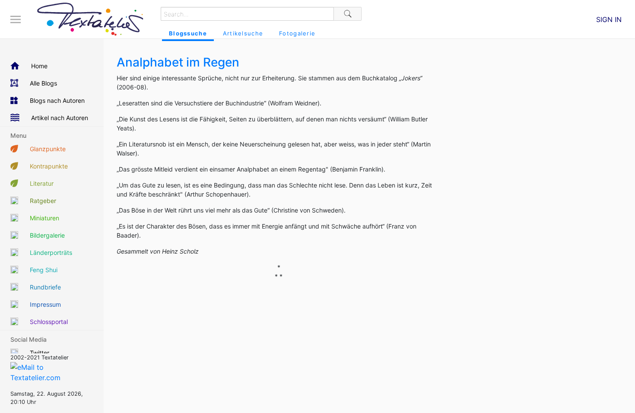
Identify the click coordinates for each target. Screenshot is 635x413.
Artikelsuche (243, 33)
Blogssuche (188, 33)
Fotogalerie (297, 33)
